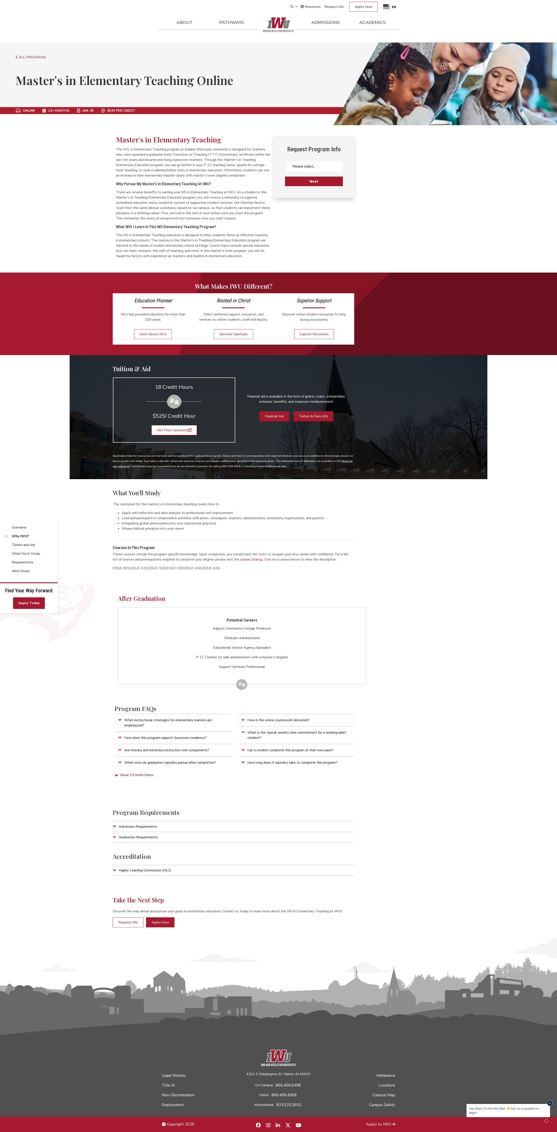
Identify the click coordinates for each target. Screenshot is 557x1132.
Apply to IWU (378, 1124)
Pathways (231, 22)
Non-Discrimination (178, 1095)
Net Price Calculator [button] (172, 430)
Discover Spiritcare (233, 334)
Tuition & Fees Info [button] (313, 416)
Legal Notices (174, 1075)
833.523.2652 (289, 1104)
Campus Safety (382, 1104)
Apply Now (363, 6)
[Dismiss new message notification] (550, 1103)
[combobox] (389, 6)
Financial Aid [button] (274, 416)
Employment (173, 1104)
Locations (387, 1085)
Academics (372, 22)
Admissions (325, 22)
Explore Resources (314, 334)
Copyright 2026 (180, 1124)
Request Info (334, 6)
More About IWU (152, 334)
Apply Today (29, 603)
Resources (312, 6)
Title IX (168, 1085)
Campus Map (383, 1095)
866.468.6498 (288, 1085)
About (184, 22)
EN (394, 7)
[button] (173, 722)
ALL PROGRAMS (32, 57)
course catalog (251, 559)
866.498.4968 (284, 1095)
